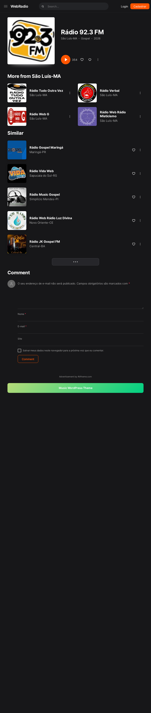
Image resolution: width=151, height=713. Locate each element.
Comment (18, 272)
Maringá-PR (37, 152)
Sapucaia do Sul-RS (43, 175)
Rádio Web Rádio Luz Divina (50, 218)
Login (124, 6)
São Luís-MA (69, 38)
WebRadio (19, 6)
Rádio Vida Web (41, 171)
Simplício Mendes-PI (43, 199)
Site (20, 338)
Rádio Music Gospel (44, 194)
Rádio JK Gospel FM (44, 241)
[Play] (65, 59)
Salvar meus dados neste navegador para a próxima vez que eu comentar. (63, 350)
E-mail (22, 326)
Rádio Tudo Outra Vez (46, 91)
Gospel (85, 38)
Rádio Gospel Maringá (46, 147)
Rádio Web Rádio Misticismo (113, 114)
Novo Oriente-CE (41, 222)
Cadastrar (140, 6)
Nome (22, 313)
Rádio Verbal (109, 91)
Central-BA (37, 246)
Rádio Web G (39, 114)
